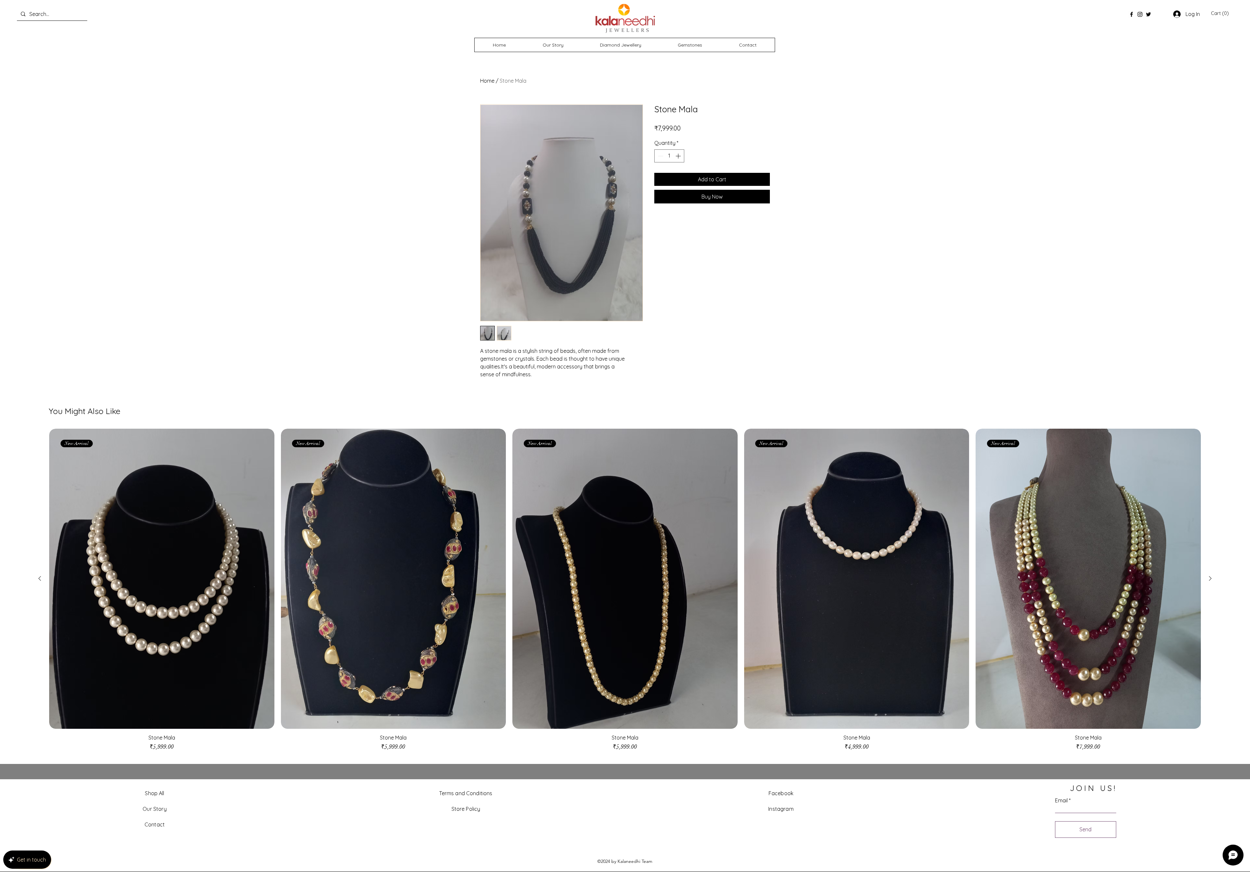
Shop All (154, 793)
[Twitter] (1148, 14)
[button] (1220, 13)
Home (487, 80)
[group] (625, 593)
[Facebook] (1131, 14)
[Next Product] (1210, 578)
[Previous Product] (40, 578)
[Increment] (678, 156)
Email (1061, 800)
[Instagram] (1140, 14)
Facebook (781, 793)
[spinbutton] (669, 156)
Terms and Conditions (465, 793)
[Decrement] (659, 156)
